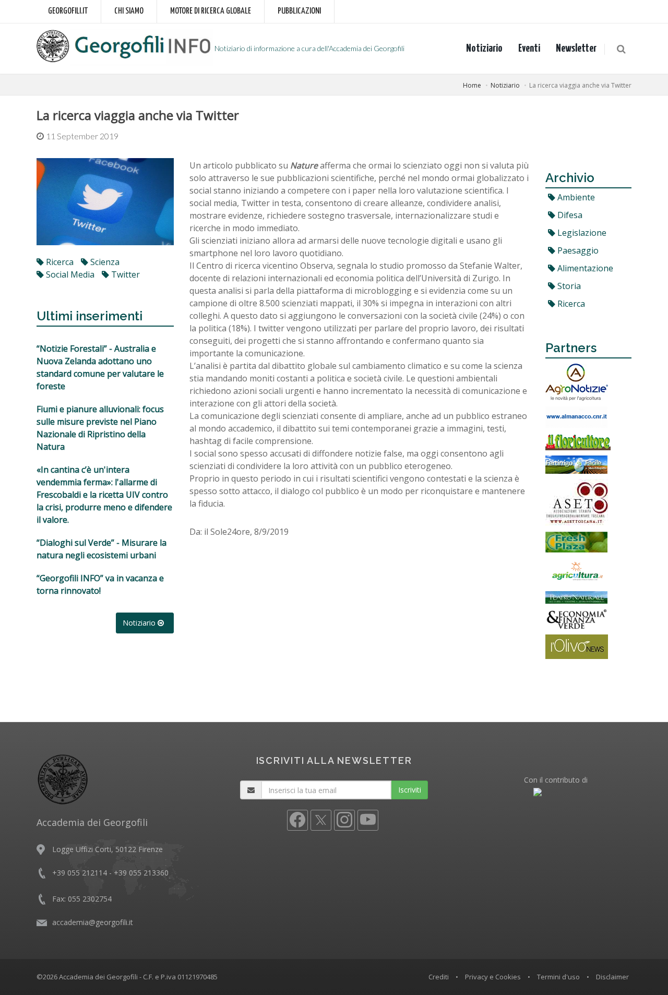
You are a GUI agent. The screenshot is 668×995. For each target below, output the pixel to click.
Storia (568, 286)
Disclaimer (612, 976)
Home (472, 85)
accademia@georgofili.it (92, 922)
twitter (124, 274)
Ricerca (570, 303)
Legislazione (580, 232)
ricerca (59, 262)
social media (69, 274)
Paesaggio (577, 250)
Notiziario (484, 48)
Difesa (568, 215)
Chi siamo (129, 11)
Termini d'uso (558, 976)
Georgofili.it (68, 11)
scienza (104, 262)
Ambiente (575, 197)
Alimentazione (584, 268)
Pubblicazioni (299, 11)
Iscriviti (409, 790)
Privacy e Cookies (493, 976)
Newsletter (576, 48)
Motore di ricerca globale (210, 11)
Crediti (438, 976)
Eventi (529, 48)
